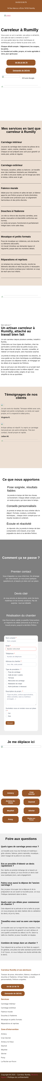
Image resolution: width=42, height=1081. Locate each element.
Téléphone (10, 653)
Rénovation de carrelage (16, 681)
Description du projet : (14, 691)
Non (9, 716)
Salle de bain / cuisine (15, 675)
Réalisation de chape (15, 683)
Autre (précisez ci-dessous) (17, 686)
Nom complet (11, 638)
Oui (9, 713)
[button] (40, 18)
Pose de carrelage (14, 672)
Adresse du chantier (14, 661)
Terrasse (11, 678)
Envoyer (10, 723)
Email (8, 646)
